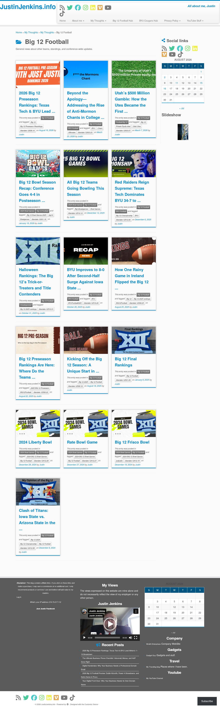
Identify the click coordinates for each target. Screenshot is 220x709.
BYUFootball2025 (74, 303)
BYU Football (73, 128)
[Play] (84, 637)
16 (164, 88)
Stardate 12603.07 (123, 130)
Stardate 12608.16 (27, 130)
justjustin (119, 460)
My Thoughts (98, 20)
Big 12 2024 (35, 539)
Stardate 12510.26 (91, 303)
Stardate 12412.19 (132, 460)
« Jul (181, 108)
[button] (110, 624)
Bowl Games (95, 209)
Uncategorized (25, 305)
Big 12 (33, 122)
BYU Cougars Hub (148, 20)
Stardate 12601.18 (39, 219)
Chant (100, 128)
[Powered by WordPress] (68, 703)
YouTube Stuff (194, 20)
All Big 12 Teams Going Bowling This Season (85, 188)
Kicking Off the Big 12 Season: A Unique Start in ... (84, 365)
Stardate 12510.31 (46, 309)
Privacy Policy (171, 20)
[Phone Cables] (183, 132)
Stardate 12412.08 (27, 548)
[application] (110, 624)
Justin (21, 134)
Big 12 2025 (83, 382)
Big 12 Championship (124, 215)
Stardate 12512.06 (123, 219)
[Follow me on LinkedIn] (93, 7)
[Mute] (130, 637)
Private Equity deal (123, 126)
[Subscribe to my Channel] (109, 7)
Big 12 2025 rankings (28, 309)
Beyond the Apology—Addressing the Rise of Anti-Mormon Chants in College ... (85, 105)
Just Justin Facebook (45, 608)
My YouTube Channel (154, 678)
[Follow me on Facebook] (79, 7)
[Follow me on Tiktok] (63, 13)
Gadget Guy (151, 655)
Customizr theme (91, 704)
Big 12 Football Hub (123, 20)
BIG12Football (121, 303)
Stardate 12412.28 (41, 460)
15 (201, 82)
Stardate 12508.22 (41, 392)
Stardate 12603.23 (85, 132)
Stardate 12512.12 (75, 213)
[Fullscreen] (135, 637)
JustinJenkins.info (25, 6)
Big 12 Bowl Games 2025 (36, 215)
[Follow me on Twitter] (71, 7)
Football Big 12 (121, 122)
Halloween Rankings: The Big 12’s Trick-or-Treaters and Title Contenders (36, 282)
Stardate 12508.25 (136, 303)
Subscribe (207, 701)
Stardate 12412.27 (89, 460)
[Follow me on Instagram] (86, 7)
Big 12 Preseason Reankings (31, 126)
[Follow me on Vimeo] (101, 7)
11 (177, 82)
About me (77, 20)
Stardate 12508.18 (75, 386)
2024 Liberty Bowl (35, 442)
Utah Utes (137, 126)
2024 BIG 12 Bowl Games (37, 456)
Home (63, 20)
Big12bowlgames (81, 209)
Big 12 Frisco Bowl (132, 442)
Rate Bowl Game (82, 442)
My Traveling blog (153, 666)
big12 (51, 215)
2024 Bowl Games (27, 452)
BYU (93, 128)
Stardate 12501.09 (123, 380)
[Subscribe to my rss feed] (63, 7)
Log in (19, 597)
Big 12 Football (47, 118)
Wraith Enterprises (153, 644)
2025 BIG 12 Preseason (40, 388)
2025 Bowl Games (27, 211)
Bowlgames (24, 219)
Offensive (71, 132)
